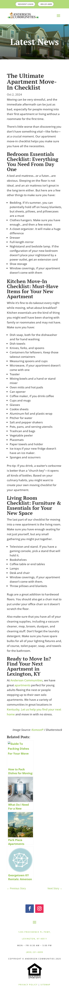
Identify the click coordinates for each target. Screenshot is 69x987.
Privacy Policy (28, 984)
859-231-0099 (50, 4)
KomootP (37, 730)
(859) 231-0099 (34, 952)
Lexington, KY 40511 (34, 938)
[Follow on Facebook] (29, 908)
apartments (22, 685)
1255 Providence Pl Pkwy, (34, 931)
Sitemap (45, 984)
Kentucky (13, 709)
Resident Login (21, 4)
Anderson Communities (26, 680)
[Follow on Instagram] (39, 908)
